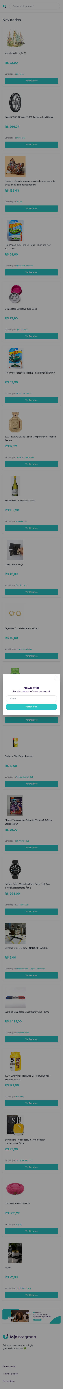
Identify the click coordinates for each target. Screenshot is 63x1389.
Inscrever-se (31, 706)
